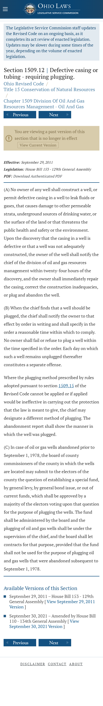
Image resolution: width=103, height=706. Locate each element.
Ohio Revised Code (24, 83)
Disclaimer (32, 664)
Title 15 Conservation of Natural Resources (49, 89)
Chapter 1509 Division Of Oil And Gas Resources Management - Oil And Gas (44, 104)
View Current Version (38, 145)
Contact (57, 664)
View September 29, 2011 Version (52, 604)
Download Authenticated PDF (37, 176)
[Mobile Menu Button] (5, 9)
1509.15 (66, 385)
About (76, 664)
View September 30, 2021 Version (44, 623)
